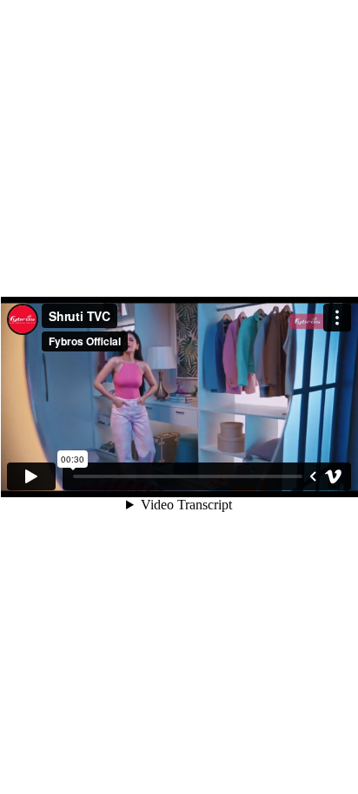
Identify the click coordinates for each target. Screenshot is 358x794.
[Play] (31, 476)
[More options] (337, 317)
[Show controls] (312, 476)
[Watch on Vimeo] (333, 476)
